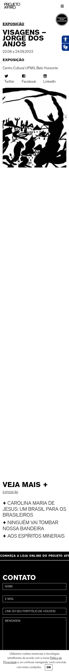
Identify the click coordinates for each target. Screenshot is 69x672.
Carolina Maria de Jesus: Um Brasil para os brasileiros (34, 509)
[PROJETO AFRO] (17, 5)
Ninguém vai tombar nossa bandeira (30, 525)
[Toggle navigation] (62, 6)
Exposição (13, 24)
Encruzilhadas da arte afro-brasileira (62, 19)
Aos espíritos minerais (34, 536)
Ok (49, 667)
